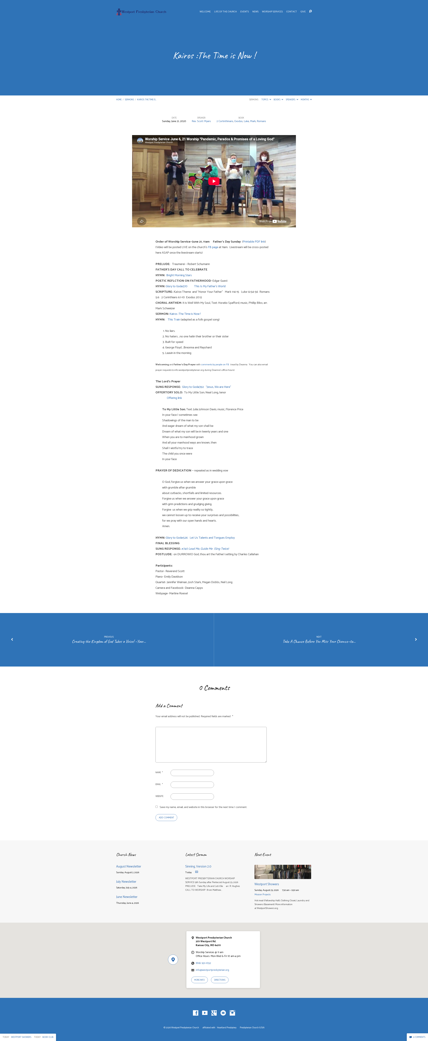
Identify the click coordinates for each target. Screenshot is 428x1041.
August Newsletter (128, 866)
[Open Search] (310, 11)
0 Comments (418, 1037)
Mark (253, 121)
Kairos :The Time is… (146, 99)
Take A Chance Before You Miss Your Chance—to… (319, 641)
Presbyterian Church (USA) (252, 1027)
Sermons (129, 99)
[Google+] (214, 1013)
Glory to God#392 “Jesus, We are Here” (206, 387)
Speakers (291, 99)
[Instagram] (232, 1013)
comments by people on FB (215, 365)
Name (159, 772)
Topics (265, 99)
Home (119, 99)
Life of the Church (225, 12)
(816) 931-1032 (203, 963)
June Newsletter (126, 897)
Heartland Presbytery (227, 1027)
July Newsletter (126, 881)
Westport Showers (266, 884)
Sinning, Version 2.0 (198, 866)
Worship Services (272, 12)
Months (305, 99)
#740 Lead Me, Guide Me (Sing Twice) (205, 548)
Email (159, 784)
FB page (213, 247)
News (255, 12)
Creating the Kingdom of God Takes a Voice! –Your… (109, 641)
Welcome (205, 12)
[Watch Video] (196, 872)
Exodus (238, 121)
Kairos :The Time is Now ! (185, 313)
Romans (261, 121)
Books (277, 99)
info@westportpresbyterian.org (212, 970)
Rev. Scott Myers (201, 121)
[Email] (223, 1013)
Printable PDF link (254, 241)
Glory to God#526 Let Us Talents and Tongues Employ (200, 537)
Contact (291, 12)
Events (244, 12)
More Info (199, 980)
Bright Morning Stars (179, 275)
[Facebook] (195, 1013)
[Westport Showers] (282, 876)
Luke (246, 121)
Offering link (168, 398)
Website (159, 796)
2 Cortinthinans (225, 121)
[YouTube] (204, 1013)
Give (303, 12)
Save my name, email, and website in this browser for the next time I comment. (203, 807)
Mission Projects (262, 895)
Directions (219, 980)
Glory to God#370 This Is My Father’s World (196, 286)
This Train (174, 319)
